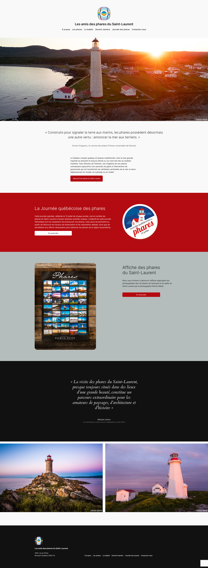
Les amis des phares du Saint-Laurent (104, 24)
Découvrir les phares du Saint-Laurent (86, 178)
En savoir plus (53, 233)
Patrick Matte (201, 119)
